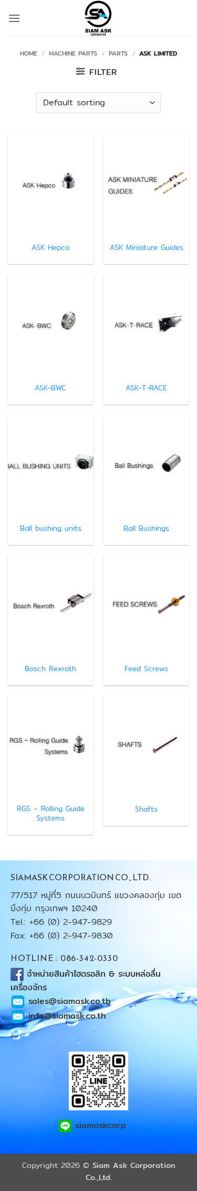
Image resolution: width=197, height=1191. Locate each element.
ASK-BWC (50, 388)
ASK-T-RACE (146, 388)
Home (28, 53)
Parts (118, 53)
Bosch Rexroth (50, 669)
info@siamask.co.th (67, 1015)
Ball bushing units (50, 528)
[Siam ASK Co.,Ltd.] (98, 18)
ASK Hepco (50, 248)
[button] (14, 18)
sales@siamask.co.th (69, 1001)
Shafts (146, 809)
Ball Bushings (146, 528)
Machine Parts (73, 53)
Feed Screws (146, 669)
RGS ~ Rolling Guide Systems (51, 813)
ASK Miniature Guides (146, 248)
